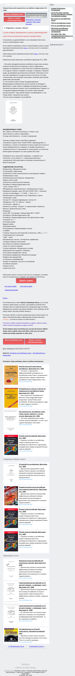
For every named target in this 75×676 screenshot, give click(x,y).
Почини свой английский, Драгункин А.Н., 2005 (32, 437)
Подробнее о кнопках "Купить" (17, 28)
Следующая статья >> (36, 646)
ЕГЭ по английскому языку (61, 25)
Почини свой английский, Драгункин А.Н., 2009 (32, 510)
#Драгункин (7, 355)
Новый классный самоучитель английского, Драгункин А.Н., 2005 (31, 367)
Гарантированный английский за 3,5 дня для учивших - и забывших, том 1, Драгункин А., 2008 (32, 608)
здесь (25, 48)
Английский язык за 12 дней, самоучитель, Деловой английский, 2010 (32, 631)
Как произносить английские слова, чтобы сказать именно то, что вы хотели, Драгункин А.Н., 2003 (32, 414)
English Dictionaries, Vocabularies (58, 9)
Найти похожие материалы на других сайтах (36, 15)
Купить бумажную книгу (14, 14)
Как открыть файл (26, 286)
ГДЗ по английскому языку (61, 23)
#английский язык (39, 353)
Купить (5, 298)
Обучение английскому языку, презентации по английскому (59, 30)
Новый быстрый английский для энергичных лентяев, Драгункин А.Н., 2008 (32, 563)
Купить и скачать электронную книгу (14, 19)
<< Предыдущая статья (16, 646)
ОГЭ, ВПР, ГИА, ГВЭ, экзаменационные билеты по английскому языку (62, 36)
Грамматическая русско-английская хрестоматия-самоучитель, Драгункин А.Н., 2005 (33, 489)
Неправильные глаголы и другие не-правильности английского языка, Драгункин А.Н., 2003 (32, 391)
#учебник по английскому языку (20, 353)
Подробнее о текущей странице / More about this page (33, 22)
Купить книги (26, 280)
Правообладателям (11, 290)
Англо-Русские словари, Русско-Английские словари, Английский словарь (61, 14)
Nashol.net (9, 671)
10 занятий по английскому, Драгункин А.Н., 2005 (33, 465)
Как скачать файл (10, 286)
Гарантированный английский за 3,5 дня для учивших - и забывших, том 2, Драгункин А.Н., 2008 (32, 585)
